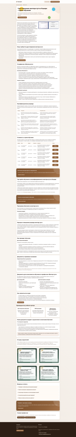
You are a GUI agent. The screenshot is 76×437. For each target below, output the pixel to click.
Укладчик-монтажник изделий (30, 417)
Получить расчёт (20, 408)
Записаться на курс (20, 302)
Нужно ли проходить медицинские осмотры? (27, 389)
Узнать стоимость (55, 146)
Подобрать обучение (20, 430)
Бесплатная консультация (55, 1)
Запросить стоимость (21, 174)
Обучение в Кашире (19, 4)
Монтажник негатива (21, 417)
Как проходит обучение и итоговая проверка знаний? (29, 392)
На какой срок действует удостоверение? (27, 395)
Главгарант (19, 1)
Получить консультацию (21, 60)
